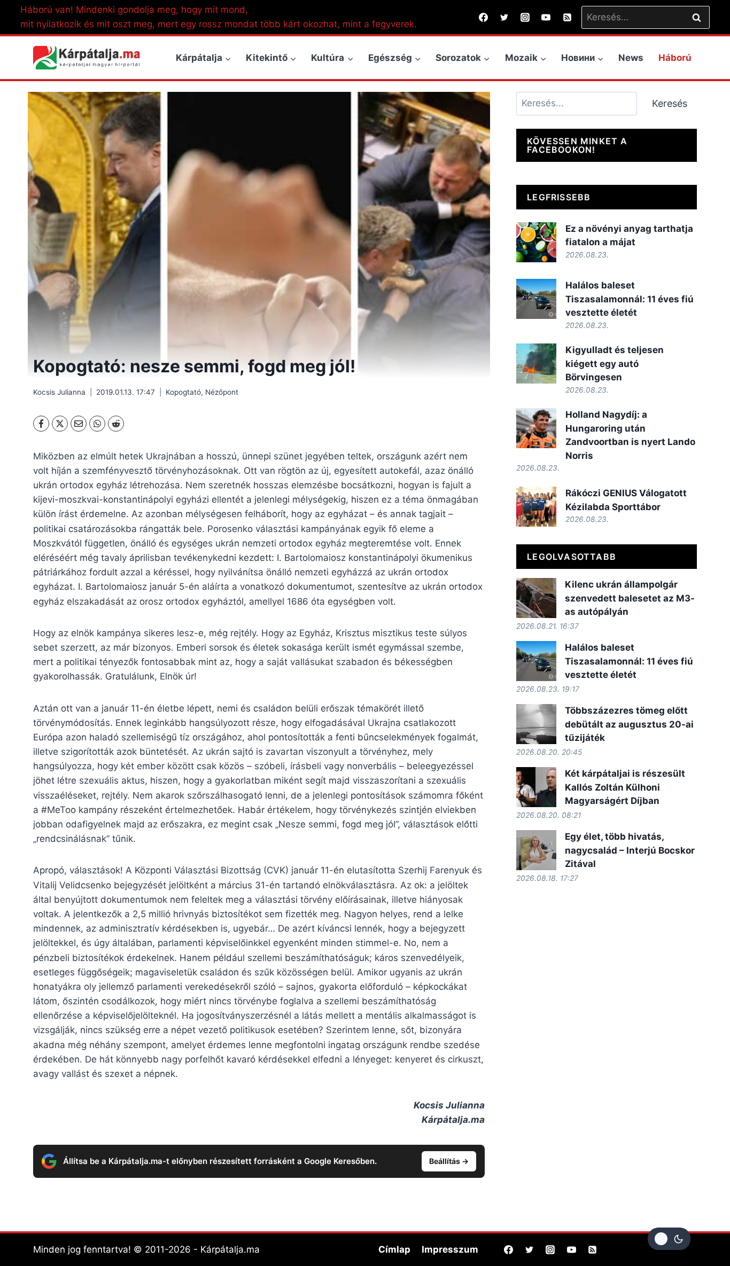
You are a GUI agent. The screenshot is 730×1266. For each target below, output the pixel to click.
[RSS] (567, 17)
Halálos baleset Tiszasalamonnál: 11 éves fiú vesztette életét (629, 299)
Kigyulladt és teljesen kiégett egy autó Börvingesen (614, 363)
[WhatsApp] (97, 424)
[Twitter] (504, 17)
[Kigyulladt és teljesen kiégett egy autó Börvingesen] (536, 363)
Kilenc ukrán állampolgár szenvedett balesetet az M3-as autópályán (630, 598)
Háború (675, 57)
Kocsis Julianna (59, 392)
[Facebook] (484, 17)
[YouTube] (546, 17)
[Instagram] (525, 17)
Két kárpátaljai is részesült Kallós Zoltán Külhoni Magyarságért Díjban (625, 787)
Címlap (394, 1249)
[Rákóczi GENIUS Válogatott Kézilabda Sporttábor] (536, 507)
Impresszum (450, 1249)
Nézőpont (221, 392)
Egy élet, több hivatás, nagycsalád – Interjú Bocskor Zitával (630, 850)
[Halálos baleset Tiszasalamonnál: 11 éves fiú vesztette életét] (536, 299)
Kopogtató (183, 392)
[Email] (79, 424)
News (630, 57)
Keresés (669, 103)
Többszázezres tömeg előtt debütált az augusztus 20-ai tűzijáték (629, 724)
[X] (60, 424)
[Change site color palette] (669, 1239)
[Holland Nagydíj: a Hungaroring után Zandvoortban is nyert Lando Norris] (536, 428)
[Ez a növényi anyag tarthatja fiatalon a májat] (536, 242)
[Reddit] (116, 424)
